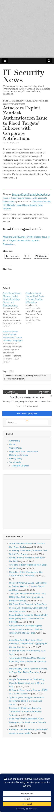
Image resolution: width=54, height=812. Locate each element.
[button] (26, 397)
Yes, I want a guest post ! (27, 414)
